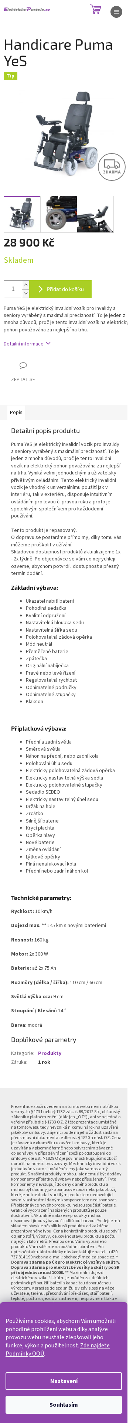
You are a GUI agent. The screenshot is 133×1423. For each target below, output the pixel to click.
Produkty (49, 1053)
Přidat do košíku (65, 289)
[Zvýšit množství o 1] (25, 285)
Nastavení (64, 1381)
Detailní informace (24, 344)
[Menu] (116, 11)
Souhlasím (64, 1405)
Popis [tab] (16, 412)
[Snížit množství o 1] (25, 293)
